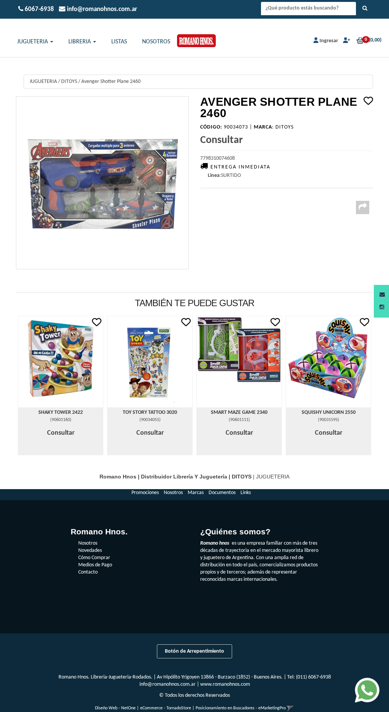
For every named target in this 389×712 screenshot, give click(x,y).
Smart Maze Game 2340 (239, 412)
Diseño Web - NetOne (115, 708)
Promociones (145, 493)
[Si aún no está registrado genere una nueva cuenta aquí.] (346, 41)
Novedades (90, 550)
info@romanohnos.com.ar (167, 684)
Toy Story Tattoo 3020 (150, 412)
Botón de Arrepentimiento (194, 651)
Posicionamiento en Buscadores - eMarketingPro (241, 708)
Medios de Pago (95, 565)
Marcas (196, 493)
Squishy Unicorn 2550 (329, 412)
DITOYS (69, 81)
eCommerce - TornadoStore (165, 708)
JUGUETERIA (33, 42)
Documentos (222, 493)
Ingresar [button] (328, 41)
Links (245, 493)
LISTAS (119, 42)
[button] (382, 294)
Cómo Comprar (94, 558)
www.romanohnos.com (225, 684)
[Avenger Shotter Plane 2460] (102, 183)
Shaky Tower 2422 (60, 412)
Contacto (88, 572)
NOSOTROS (156, 42)
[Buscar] (365, 9)
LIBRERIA (80, 42)
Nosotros (173, 493)
